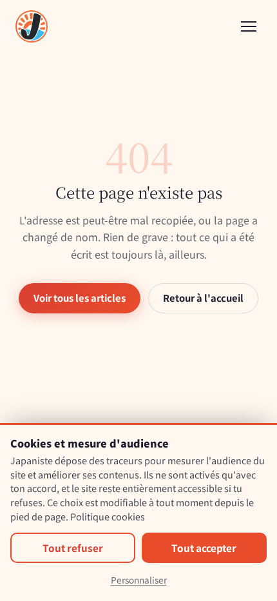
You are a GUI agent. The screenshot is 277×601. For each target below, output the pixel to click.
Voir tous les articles (79, 297)
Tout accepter (203, 547)
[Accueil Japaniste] (31, 26)
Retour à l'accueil (203, 297)
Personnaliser (139, 579)
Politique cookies (107, 516)
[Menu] (249, 26)
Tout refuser (73, 547)
